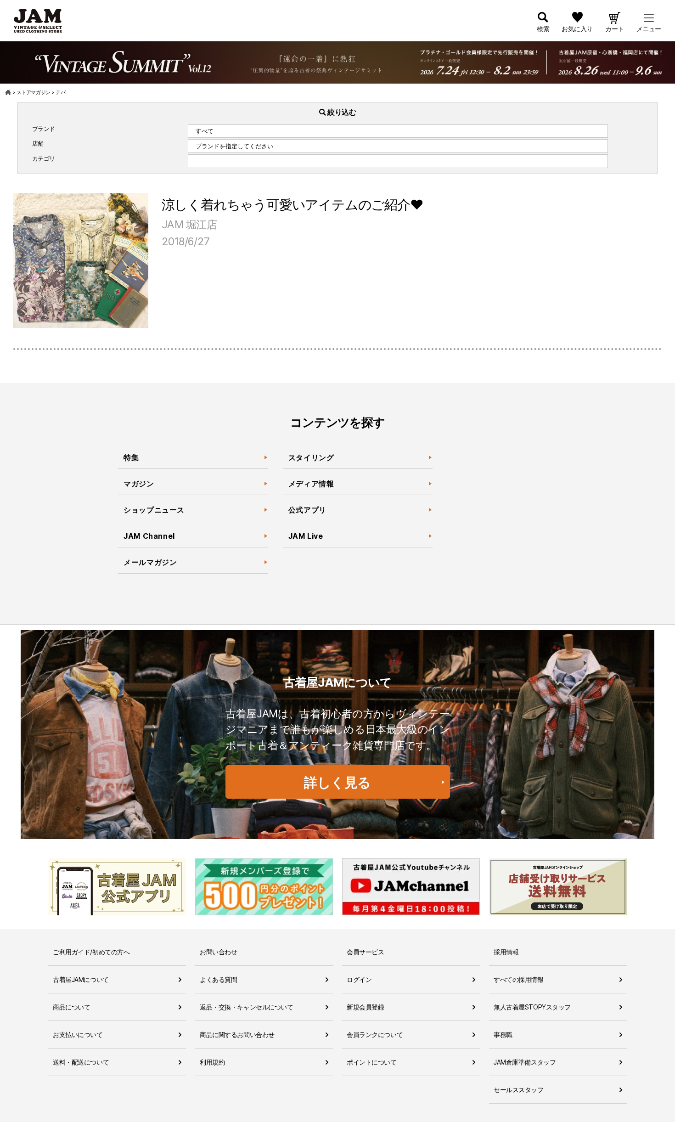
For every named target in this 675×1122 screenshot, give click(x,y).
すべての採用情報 (519, 979)
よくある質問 (218, 979)
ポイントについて (372, 1062)
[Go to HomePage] (8, 92)
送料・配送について (81, 1062)
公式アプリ (307, 509)
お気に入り (577, 29)
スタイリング (311, 457)
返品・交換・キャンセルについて (246, 1007)
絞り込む (341, 112)
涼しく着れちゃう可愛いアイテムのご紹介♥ (292, 205)
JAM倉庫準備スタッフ (525, 1062)
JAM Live (305, 536)
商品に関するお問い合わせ (237, 1034)
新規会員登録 (365, 1007)
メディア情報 (311, 483)
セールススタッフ (519, 1090)
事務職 (503, 1034)
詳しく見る (337, 782)
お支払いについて (78, 1034)
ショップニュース (154, 509)
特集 (131, 457)
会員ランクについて (375, 1034)
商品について (71, 1007)
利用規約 (212, 1062)
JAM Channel (149, 536)
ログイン (359, 979)
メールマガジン (150, 562)
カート (614, 29)
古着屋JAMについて (81, 979)
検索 (543, 29)
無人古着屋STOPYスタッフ (532, 1007)
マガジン (139, 483)
